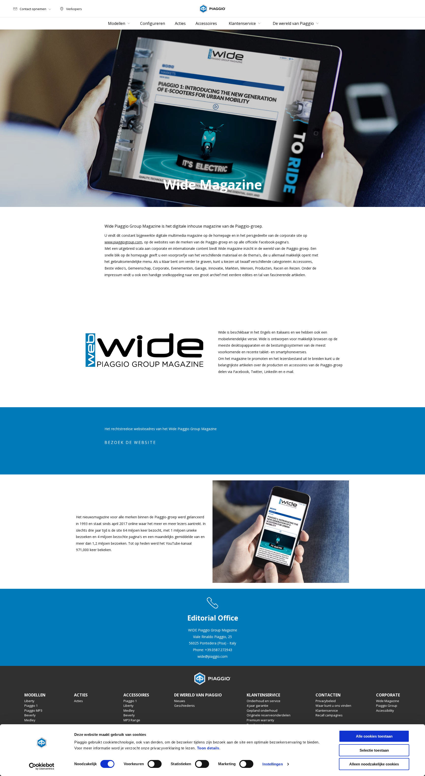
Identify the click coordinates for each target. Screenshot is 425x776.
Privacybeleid (326, 701)
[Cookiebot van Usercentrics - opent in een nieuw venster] (41, 766)
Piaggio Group (386, 705)
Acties (78, 701)
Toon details (208, 748)
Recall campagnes (329, 715)
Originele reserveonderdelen (268, 715)
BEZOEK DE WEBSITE (130, 442)
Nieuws (179, 701)
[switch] (155, 764)
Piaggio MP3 (33, 710)
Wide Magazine (387, 701)
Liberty (29, 701)
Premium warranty (260, 720)
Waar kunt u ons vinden (333, 705)
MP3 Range (131, 720)
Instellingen (272, 764)
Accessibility (385, 710)
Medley (29, 720)
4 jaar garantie (257, 705)
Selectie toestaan (374, 750)
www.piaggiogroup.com (123, 242)
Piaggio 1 (31, 705)
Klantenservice (327, 710)
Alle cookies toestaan (374, 736)
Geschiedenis (184, 705)
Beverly (30, 715)
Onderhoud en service (263, 701)
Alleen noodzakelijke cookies (374, 764)
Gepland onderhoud (262, 710)
